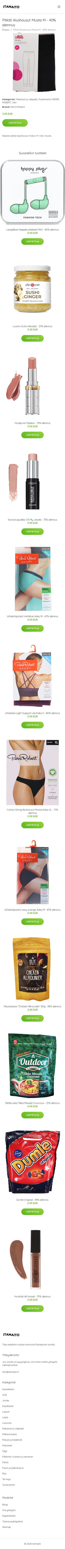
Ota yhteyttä (8, 1510)
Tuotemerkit (44, 99)
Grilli (4, 1394)
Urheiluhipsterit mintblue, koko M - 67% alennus (32, 616)
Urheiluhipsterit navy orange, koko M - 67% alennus (32, 909)
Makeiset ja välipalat (26, 99)
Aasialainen (8, 1389)
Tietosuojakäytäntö (12, 1521)
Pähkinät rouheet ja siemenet (17, 1456)
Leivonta (6, 1423)
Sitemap (6, 1527)
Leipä (5, 1417)
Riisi (4, 1473)
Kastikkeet (7, 1406)
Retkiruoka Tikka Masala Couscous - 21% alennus (32, 1103)
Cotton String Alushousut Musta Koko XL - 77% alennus (32, 811)
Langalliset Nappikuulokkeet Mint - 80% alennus (32, 229)
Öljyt (4, 1451)
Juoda (5, 1400)
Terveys (6, 1479)
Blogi (5, 1504)
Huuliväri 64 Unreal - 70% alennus (33, 1296)
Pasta (5, 1462)
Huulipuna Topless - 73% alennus (32, 423)
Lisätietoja (14, 122)
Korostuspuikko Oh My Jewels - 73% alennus (32, 519)
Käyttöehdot (9, 1515)
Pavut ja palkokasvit (12, 1467)
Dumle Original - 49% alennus (32, 1199)
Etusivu (6, 29)
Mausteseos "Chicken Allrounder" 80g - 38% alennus (32, 1006)
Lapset (6, 1411)
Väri (14, 102)
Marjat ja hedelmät (12, 1439)
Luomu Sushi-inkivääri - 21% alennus (32, 326)
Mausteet (7, 1445)
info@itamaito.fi (10, 1371)
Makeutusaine (9, 1434)
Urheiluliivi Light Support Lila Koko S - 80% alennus (32, 713)
